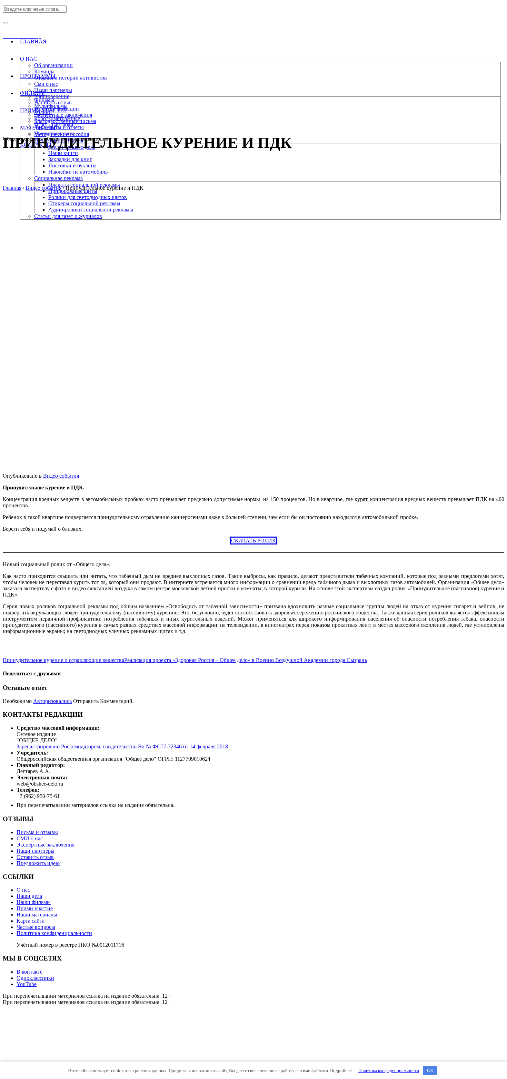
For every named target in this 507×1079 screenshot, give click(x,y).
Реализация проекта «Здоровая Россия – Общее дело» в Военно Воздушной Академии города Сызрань (245, 660)
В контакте (29, 972)
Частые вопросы (36, 927)
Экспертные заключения (45, 845)
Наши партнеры (35, 851)
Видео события (43, 188)
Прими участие (35, 908)
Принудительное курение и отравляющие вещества (63, 660)
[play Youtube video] (253, 332)
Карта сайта (30, 921)
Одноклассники (35, 978)
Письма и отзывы (37, 832)
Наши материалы (37, 914)
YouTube (27, 984)
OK (430, 1070)
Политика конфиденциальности (54, 933)
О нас (23, 890)
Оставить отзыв (35, 857)
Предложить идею (38, 863)
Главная (12, 188)
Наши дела (29, 896)
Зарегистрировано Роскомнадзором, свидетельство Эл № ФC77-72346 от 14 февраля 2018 (122, 746)
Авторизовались (52, 701)
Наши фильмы (34, 902)
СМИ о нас (30, 838)
